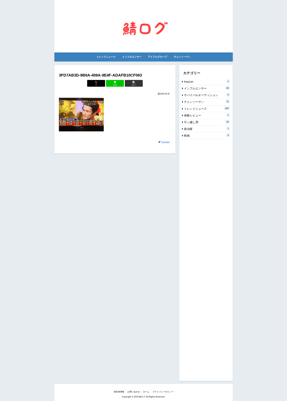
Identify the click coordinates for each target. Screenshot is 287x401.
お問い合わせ (133, 392)
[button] (134, 83)
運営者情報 (119, 392)
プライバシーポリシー (162, 392)
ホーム (146, 392)
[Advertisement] (206, 258)
